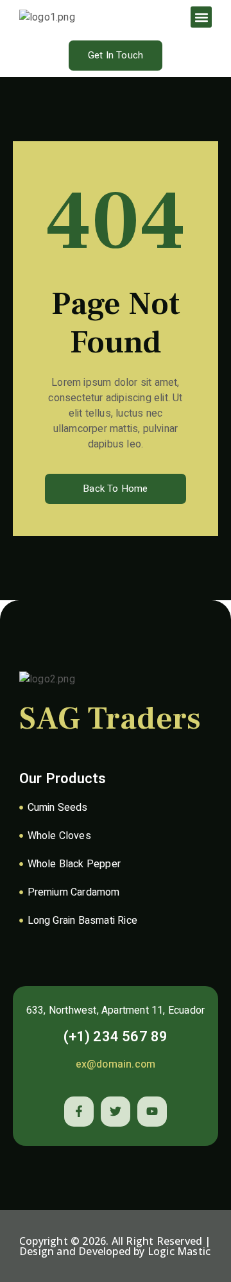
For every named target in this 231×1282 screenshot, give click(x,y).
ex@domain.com (116, 1064)
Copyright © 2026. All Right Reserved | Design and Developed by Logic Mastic (115, 1246)
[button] (201, 17)
